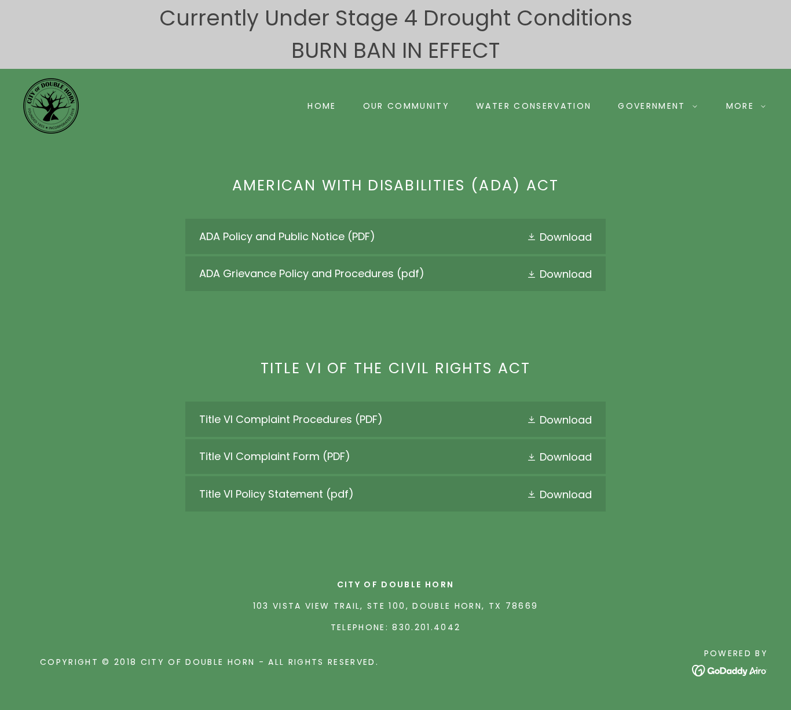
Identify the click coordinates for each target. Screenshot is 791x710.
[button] (654, 106)
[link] (51, 105)
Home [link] (321, 106)
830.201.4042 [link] (426, 627)
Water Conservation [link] (533, 106)
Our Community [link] (406, 106)
